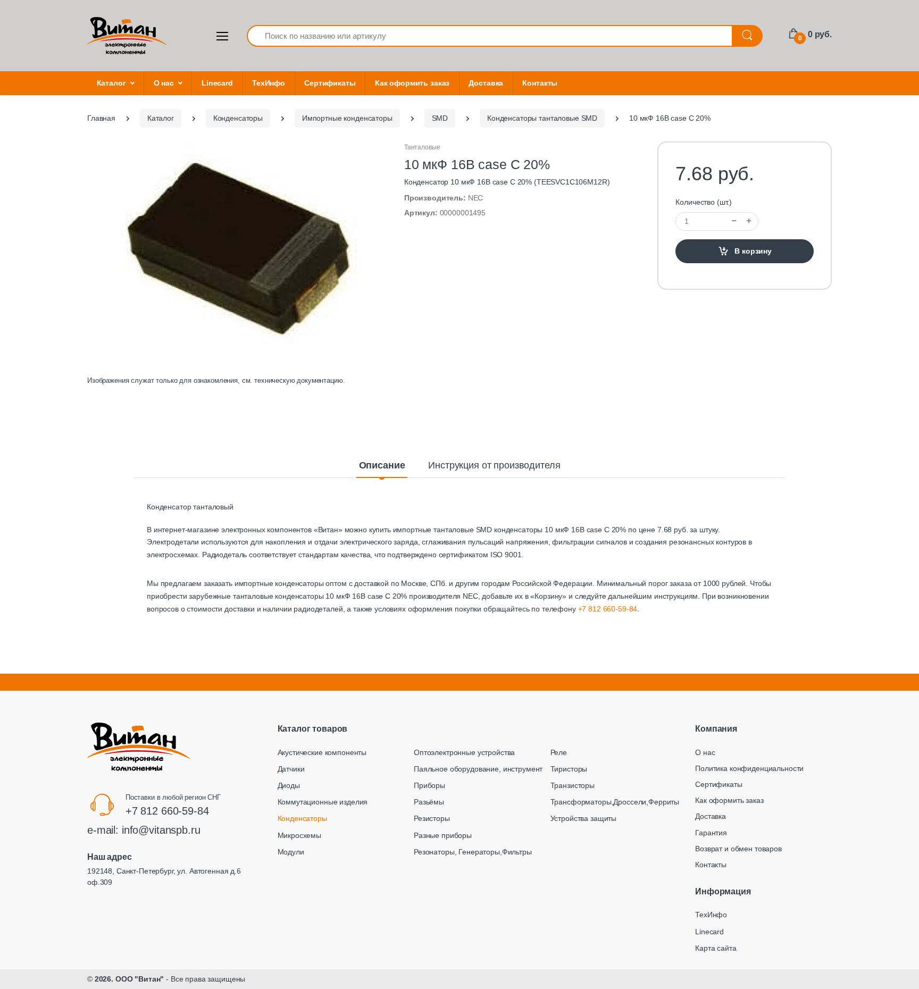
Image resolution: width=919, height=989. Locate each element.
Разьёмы (429, 802)
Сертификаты (329, 83)
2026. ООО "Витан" (129, 979)
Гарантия (711, 832)
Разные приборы (443, 835)
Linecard (217, 83)
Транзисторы (572, 785)
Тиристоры (569, 769)
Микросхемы (300, 835)
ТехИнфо (268, 83)
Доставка (486, 83)
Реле (558, 752)
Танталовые (422, 147)
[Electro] (127, 35)
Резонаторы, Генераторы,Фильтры (473, 852)
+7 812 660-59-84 (608, 609)
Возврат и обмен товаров (738, 848)
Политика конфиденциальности (749, 768)
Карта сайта (715, 948)
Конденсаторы (302, 818)
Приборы (429, 785)
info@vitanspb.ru (161, 830)
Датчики (291, 769)
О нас (164, 83)
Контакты (539, 83)
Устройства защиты (583, 818)
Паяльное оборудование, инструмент (478, 769)
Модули (291, 852)
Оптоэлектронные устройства (464, 752)
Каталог (111, 83)
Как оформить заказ (412, 83)
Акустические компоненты (322, 752)
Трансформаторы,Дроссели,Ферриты (615, 802)
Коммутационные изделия (323, 802)
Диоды (289, 785)
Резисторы (432, 818)
